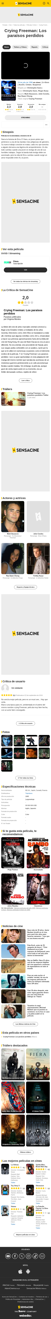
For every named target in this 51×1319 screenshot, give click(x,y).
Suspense (37, 85)
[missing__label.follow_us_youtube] (8, 1256)
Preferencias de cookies (25, 1302)
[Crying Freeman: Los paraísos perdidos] (8, 91)
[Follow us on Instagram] (29, 1256)
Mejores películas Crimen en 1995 (18, 910)
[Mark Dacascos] (12, 516)
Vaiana (13, 1206)
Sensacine (31, 104)
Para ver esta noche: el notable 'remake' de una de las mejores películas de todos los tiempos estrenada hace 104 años (38, 979)
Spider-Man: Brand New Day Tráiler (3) (13, 1111)
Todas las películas (19, 25)
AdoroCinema (10, 1288)
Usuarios (20, 104)
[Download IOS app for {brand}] (21, 1271)
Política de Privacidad (13, 1299)
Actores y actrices (14, 498)
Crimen (29, 85)
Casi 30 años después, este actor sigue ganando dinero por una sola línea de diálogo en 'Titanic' (38, 994)
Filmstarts (21, 1285)
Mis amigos (42, 104)
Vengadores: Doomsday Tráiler (13, 1144)
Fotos (6, 732)
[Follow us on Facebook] (15, 1256)
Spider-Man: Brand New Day (41, 1166)
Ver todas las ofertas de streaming (25, 281)
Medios (9, 104)
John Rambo (12, 906)
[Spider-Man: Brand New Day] (30, 1169)
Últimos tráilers (25, 1152)
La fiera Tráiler (38, 1078)
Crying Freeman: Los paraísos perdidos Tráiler (37, 394)
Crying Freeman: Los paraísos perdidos (20, 1037)
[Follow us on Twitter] (22, 1256)
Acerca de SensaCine (9, 1297)
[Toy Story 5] (5, 1190)
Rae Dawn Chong (25, 96)
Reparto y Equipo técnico (25, 587)
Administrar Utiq (27, 1299)
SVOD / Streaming (10, 253)
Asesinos (38, 906)
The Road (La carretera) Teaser (13, 1078)
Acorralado (38, 870)
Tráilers (7, 389)
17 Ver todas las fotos (25, 778)
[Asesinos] (38, 889)
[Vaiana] (5, 1211)
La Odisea (15, 1165)
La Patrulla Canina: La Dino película (42, 1208)
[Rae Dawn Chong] (12, 558)
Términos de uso (41, 1297)
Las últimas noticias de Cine (25, 1024)
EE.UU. (27, 790)
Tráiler (13, 1182)
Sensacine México (33, 1288)
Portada (4, 25)
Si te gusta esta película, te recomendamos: (19, 832)
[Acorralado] (38, 852)
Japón (33, 790)
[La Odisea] (5, 1169)
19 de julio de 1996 (25, 82)
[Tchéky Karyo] (38, 558)
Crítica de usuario (13, 681)
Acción (22, 85)
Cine (10, 25)
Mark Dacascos (31, 94)
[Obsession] (30, 1190)
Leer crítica (26, 380)
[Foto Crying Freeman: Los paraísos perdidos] (7, 740)
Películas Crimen (32, 25)
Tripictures (28, 793)
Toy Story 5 (15, 1186)
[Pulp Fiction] (12, 852)
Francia (44, 790)
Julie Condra (43, 94)
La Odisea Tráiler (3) (38, 1144)
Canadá (38, 790)
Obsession (40, 1186)
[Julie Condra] (38, 516)
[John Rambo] (12, 889)
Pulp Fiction (13, 870)
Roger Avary (43, 91)
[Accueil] (23, 3)
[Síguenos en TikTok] (36, 1256)
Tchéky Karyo (38, 576)
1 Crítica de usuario (25, 723)
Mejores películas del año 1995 (24, 908)
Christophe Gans (34, 88)
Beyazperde (38, 1285)
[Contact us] (42, 1256)
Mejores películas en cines (25, 1235)
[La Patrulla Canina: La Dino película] (30, 1211)
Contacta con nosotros (26, 1297)
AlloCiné (6, 1285)
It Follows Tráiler (38, 1111)
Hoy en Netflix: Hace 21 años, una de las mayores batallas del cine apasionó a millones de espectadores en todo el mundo (38, 964)
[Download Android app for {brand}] (29, 1271)
